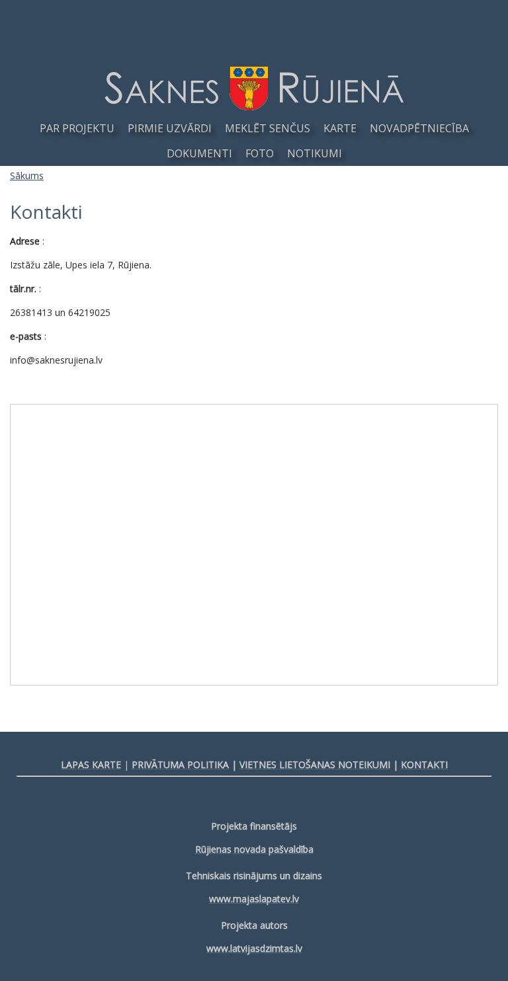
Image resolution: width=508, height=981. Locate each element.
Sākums (27, 175)
